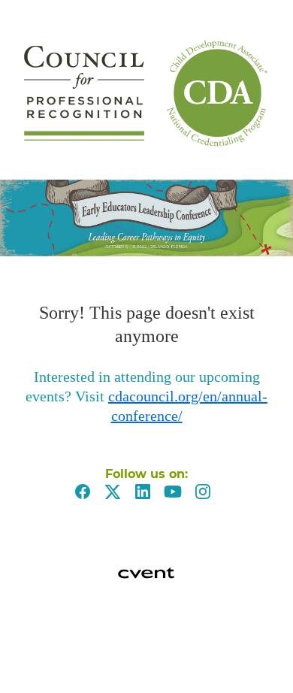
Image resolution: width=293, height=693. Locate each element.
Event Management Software (29, 627)
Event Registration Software (29, 658)
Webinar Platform (25, 674)
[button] (86, 496)
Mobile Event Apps (25, 643)
